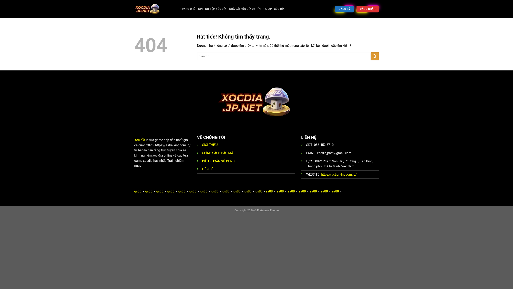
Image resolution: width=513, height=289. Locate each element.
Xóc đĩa (139, 140)
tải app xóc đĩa (274, 8)
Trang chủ (187, 8)
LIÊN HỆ (207, 169)
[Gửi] (375, 56)
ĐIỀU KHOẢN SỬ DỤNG (218, 161)
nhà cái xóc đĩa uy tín (245, 8)
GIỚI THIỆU (210, 145)
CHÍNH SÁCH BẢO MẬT (218, 153)
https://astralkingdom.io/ (339, 174)
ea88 (269, 191)
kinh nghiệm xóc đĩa (212, 8)
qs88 (137, 191)
